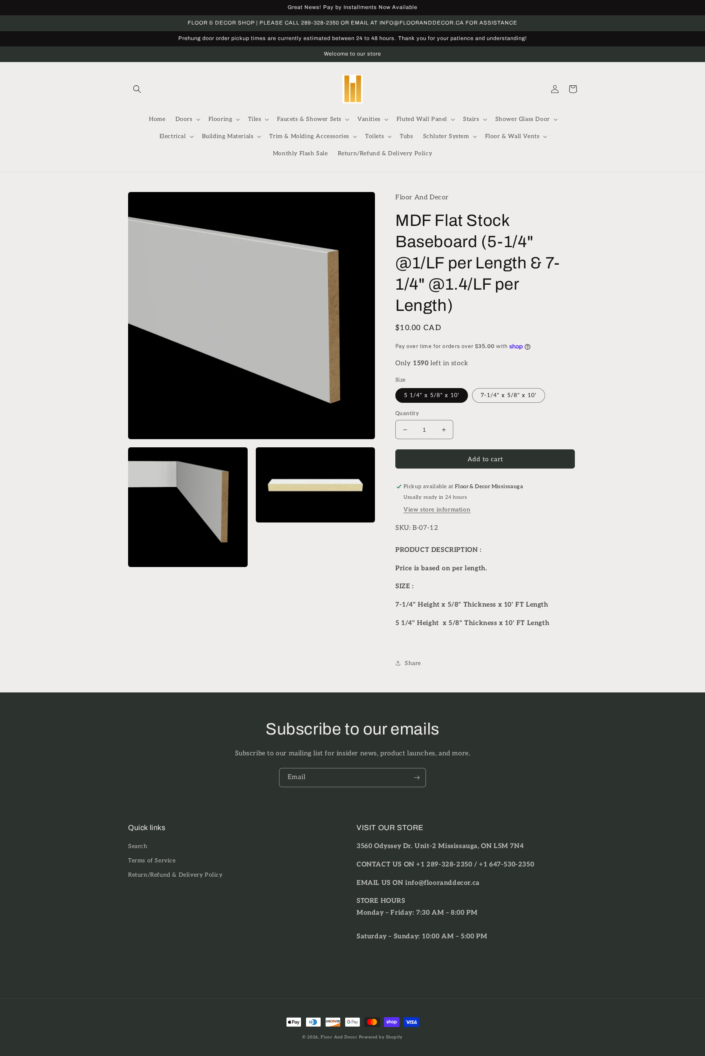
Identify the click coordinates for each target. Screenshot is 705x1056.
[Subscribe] (417, 777)
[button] (137, 89)
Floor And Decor (339, 1037)
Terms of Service (152, 860)
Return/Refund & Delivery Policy (175, 874)
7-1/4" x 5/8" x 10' (509, 395)
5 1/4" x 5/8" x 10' (431, 395)
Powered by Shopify (381, 1037)
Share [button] (413, 663)
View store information (436, 509)
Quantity (407, 413)
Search (138, 846)
